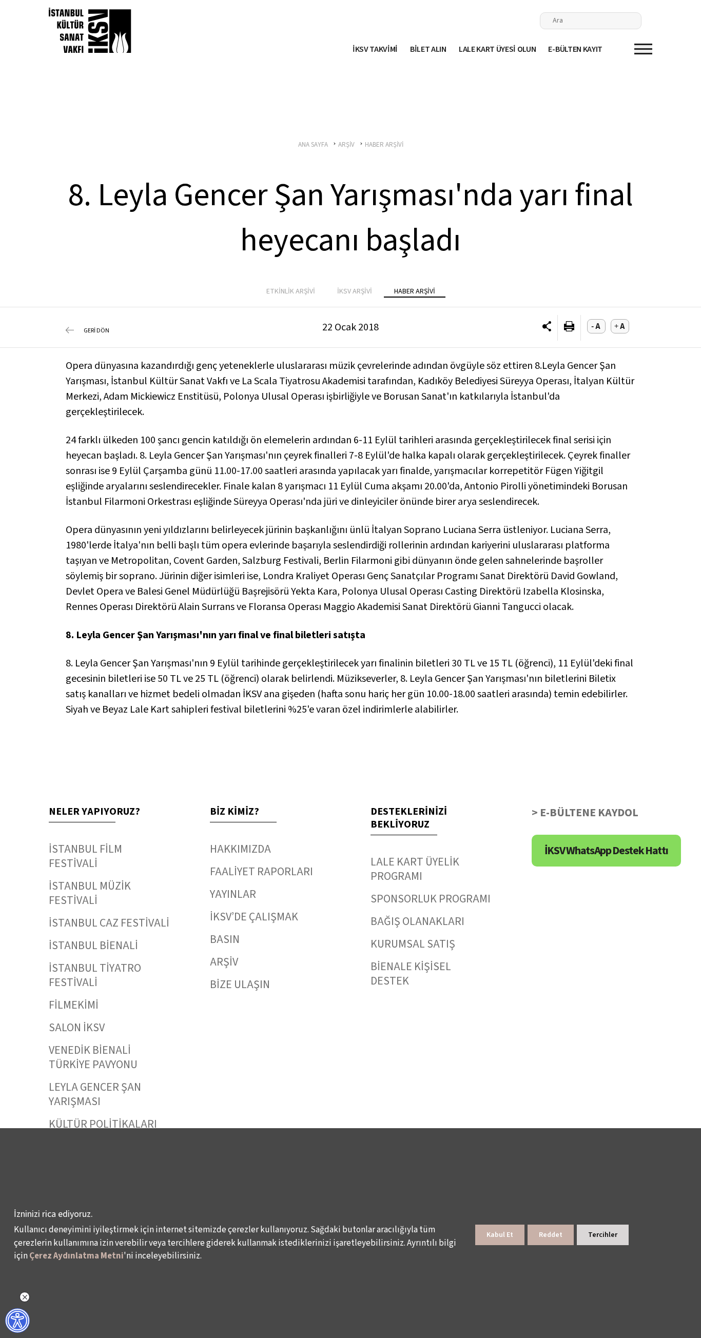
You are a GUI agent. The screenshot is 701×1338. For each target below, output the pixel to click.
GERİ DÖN (96, 330)
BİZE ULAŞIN (240, 984)
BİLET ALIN (428, 49)
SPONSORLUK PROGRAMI (431, 899)
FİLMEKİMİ (74, 1005)
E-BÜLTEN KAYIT (575, 49)
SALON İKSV (77, 1027)
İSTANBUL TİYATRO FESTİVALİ (95, 975)
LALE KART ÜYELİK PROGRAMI (415, 869)
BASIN (225, 939)
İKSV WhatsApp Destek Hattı (606, 850)
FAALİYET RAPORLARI (261, 871)
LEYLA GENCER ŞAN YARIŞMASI (95, 1094)
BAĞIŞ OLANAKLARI (417, 921)
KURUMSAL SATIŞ (413, 944)
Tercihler (602, 1235)
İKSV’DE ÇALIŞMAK (254, 917)
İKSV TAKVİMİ (375, 49)
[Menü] (643, 49)
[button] (546, 327)
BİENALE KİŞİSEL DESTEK (411, 973)
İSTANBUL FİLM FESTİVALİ (85, 856)
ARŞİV (224, 962)
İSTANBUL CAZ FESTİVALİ (109, 923)
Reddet (550, 1235)
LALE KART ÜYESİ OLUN (497, 49)
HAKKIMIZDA (240, 849)
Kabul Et (499, 1235)
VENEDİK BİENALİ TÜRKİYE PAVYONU (93, 1057)
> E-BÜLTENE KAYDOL (585, 812)
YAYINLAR (233, 894)
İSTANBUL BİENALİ (93, 945)
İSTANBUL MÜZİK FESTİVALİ (90, 893)
